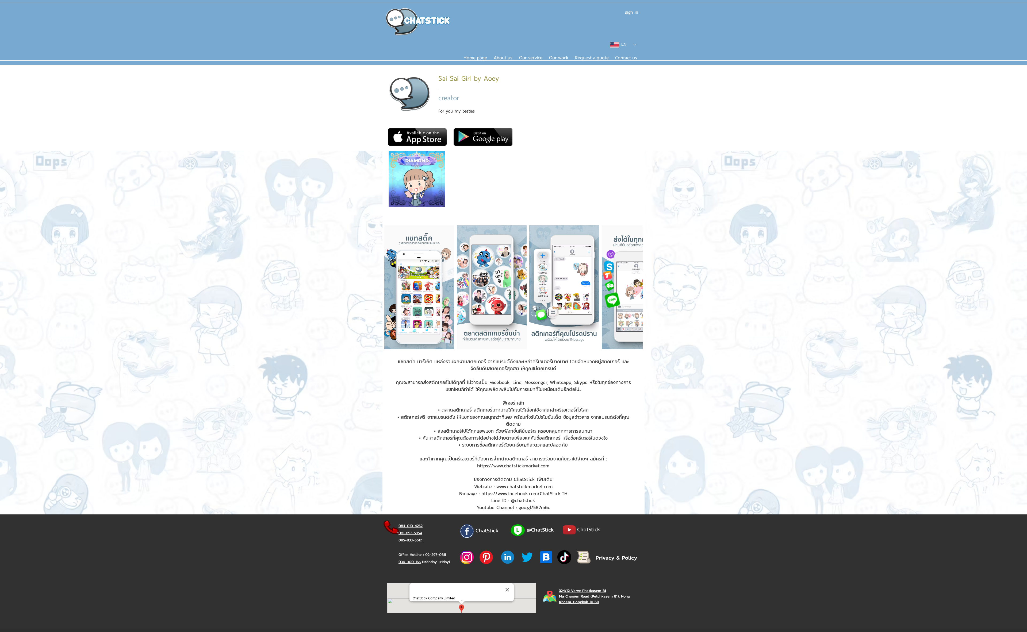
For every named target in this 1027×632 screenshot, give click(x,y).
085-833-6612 (410, 540)
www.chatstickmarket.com (524, 486)
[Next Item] (633, 287)
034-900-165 (409, 562)
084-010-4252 (410, 526)
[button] (531, 58)
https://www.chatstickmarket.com (513, 465)
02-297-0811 (435, 554)
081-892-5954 (410, 533)
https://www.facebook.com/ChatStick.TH (524, 493)
